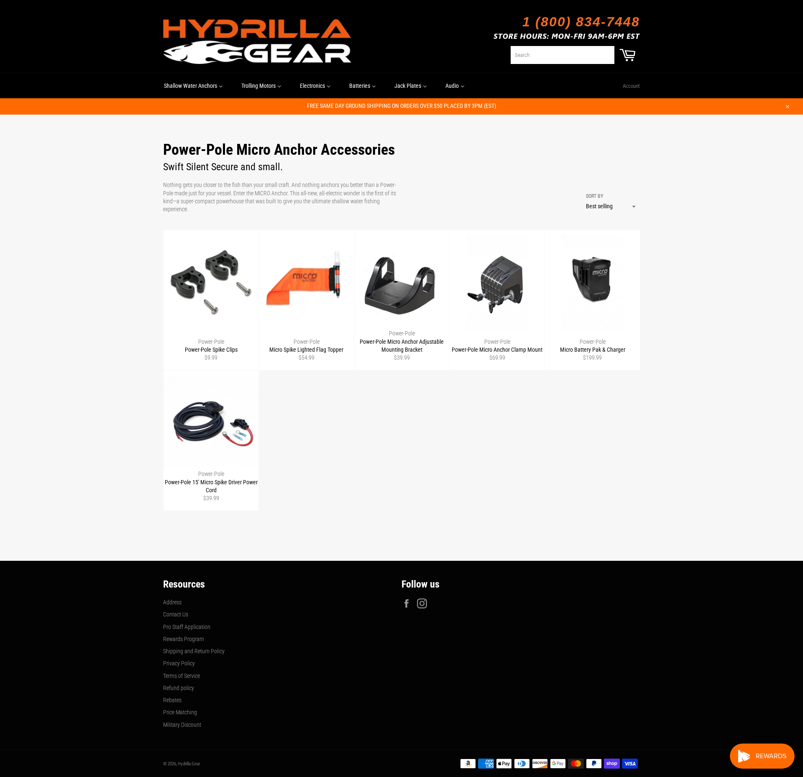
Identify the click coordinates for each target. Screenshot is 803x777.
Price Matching (180, 712)
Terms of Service (181, 675)
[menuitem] (193, 85)
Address (172, 602)
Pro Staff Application (186, 627)
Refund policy (178, 688)
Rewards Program (183, 639)
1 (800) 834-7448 (581, 21)
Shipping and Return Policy (194, 651)
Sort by (594, 196)
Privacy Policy (179, 663)
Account (631, 86)
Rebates (172, 700)
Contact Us (175, 614)
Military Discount (182, 724)
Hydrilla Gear (188, 764)
